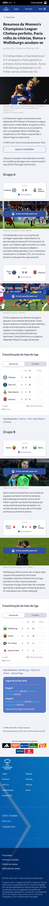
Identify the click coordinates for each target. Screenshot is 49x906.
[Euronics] (20, 751)
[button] (41, 9)
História (29, 784)
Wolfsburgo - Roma (27, 670)
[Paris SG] (5, 385)
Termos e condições (10, 859)
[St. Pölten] (5, 643)
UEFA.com (6, 821)
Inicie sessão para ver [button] (26, 213)
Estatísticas (7, 795)
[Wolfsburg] (5, 628)
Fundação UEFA (8, 826)
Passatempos (7, 790)
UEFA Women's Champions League (6, 9)
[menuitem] (17, 9)
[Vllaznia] (5, 399)
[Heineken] (33, 745)
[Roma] (5, 636)
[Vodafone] (29, 751)
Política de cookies (10, 864)
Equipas (29, 773)
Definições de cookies (11, 868)
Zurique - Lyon (12, 691)
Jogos (4, 773)
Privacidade (7, 855)
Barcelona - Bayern (14, 701)
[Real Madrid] (5, 392)
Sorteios (5, 779)
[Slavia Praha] (5, 650)
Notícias (29, 779)
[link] (16, 9)
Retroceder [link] (10, 17)
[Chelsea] (5, 377)
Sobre (28, 790)
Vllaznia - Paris (25, 418)
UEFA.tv (5, 784)
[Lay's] (42, 745)
